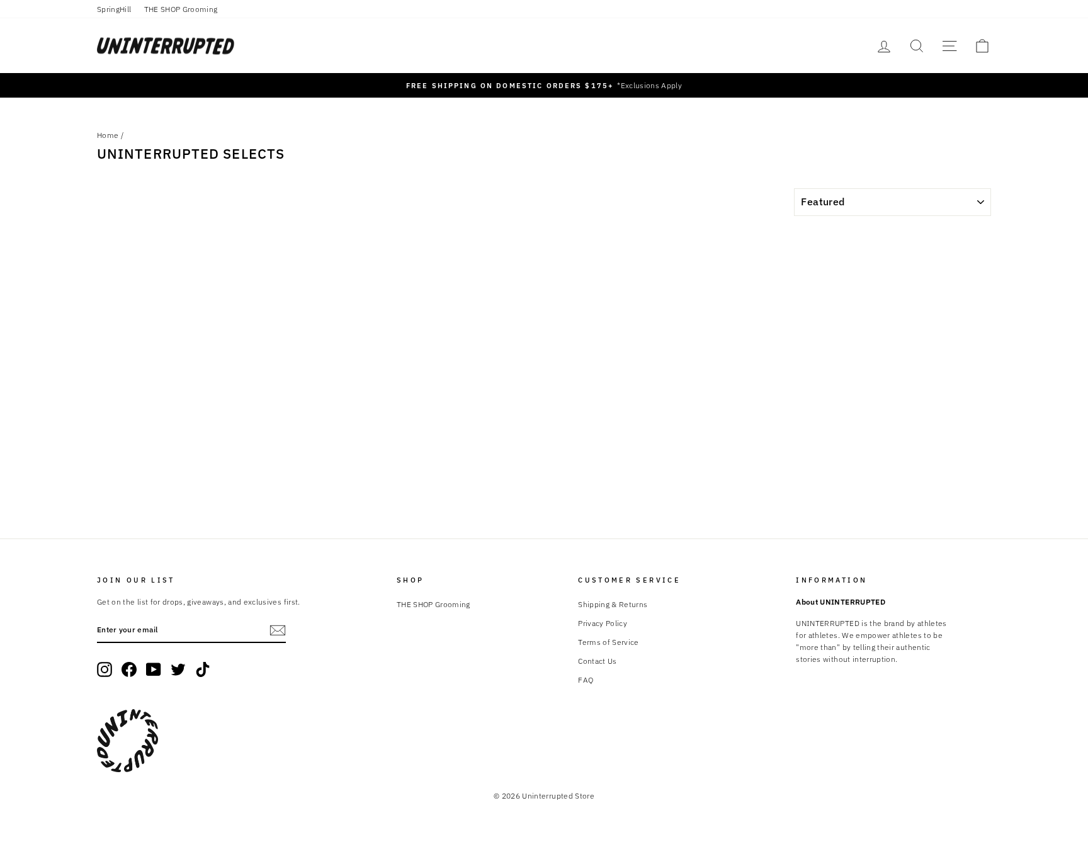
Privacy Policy (602, 623)
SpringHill (114, 9)
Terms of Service (608, 642)
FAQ (585, 680)
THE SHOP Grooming (181, 9)
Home (107, 135)
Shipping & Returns (612, 604)
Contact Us (597, 661)
